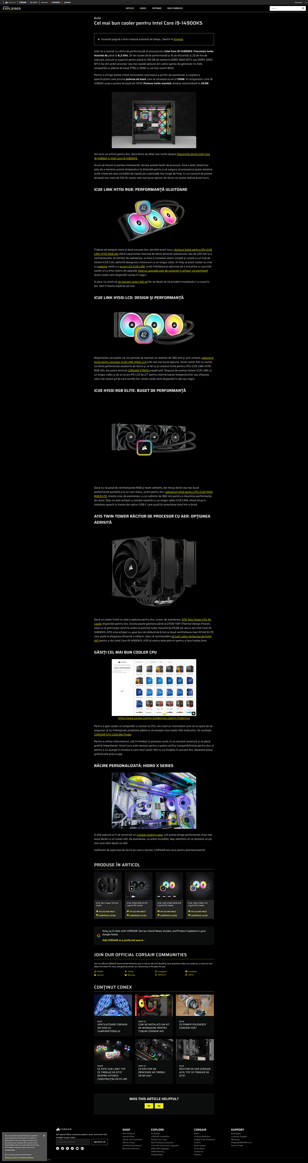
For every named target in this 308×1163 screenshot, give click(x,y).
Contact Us (198, 1151)
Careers (197, 1142)
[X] (57, 1149)
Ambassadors (157, 1154)
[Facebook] (67, 1149)
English (178, 39)
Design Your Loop (159, 1139)
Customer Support (239, 1136)
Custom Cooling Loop (150, 835)
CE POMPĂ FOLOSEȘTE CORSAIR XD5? (192, 1026)
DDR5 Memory (157, 1151)
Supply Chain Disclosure (204, 1139)
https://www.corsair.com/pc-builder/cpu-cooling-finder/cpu (154, 718)
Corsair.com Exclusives (132, 1139)
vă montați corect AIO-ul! (133, 282)
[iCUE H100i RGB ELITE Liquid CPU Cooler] (139, 885)
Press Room (199, 1148)
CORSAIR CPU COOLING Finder (112, 734)
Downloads (236, 1133)
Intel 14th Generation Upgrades (165, 1145)
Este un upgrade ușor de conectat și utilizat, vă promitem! (173, 271)
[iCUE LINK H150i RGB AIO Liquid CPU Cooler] (169, 896)
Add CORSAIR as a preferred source (122, 940)
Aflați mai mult (106, 911)
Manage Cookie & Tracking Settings (19, 1158)
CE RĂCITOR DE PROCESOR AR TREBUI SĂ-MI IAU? (151, 1072)
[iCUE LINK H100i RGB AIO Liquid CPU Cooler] (169, 885)
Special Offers (128, 1136)
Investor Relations (202, 1136)
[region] (24, 1146)
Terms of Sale (237, 1145)
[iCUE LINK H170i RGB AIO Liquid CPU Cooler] (164, 896)
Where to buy (128, 1142)
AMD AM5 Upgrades (160, 1148)
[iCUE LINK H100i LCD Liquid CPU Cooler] (200, 885)
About (196, 1133)
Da (149, 1105)
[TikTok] (62, 1149)
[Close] (44, 1135)
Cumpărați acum (107, 915)
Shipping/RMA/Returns (241, 1142)
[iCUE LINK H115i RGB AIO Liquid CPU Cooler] (174, 896)
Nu (159, 1105)
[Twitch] (82, 1149)
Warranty (235, 1139)
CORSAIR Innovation (160, 1136)
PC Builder (155, 1133)
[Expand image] (154, 120)
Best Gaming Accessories (162, 1142)
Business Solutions (131, 1148)
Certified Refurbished (131, 1145)
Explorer (197, 1154)
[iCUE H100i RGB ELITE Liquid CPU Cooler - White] (133, 896)
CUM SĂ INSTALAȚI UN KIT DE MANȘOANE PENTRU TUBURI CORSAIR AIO (154, 1028)
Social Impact (200, 1145)
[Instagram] (72, 1149)
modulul (102, 266)
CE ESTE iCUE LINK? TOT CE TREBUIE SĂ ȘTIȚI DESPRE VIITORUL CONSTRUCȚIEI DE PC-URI (112, 1074)
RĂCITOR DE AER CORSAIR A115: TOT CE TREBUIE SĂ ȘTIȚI (195, 1072)
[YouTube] (77, 1149)
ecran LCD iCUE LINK (132, 266)
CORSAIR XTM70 (138, 370)
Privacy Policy (10, 1150)
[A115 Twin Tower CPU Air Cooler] (108, 885)
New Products (128, 1133)
